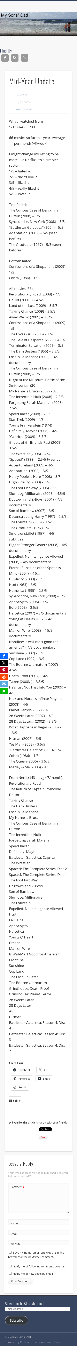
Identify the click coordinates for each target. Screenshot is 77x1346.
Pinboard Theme (30, 1342)
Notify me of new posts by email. (33, 1273)
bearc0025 (21, 95)
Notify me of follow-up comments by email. (39, 1266)
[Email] (4, 684)
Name (14, 1223)
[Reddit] (4, 677)
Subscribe (16, 1320)
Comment (17, 1187)
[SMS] (4, 691)
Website (15, 1244)
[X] (4, 663)
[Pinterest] (4, 670)
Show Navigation (62, 37)
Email (13, 1234)
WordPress (53, 1342)
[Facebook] (4, 656)
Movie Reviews (23, 109)
